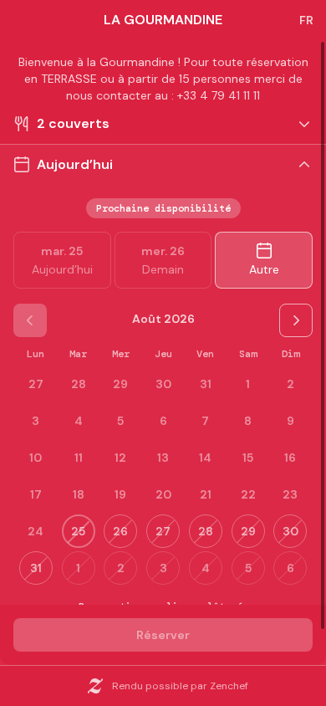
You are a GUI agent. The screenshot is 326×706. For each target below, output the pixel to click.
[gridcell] (248, 384)
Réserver (163, 634)
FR (306, 20)
